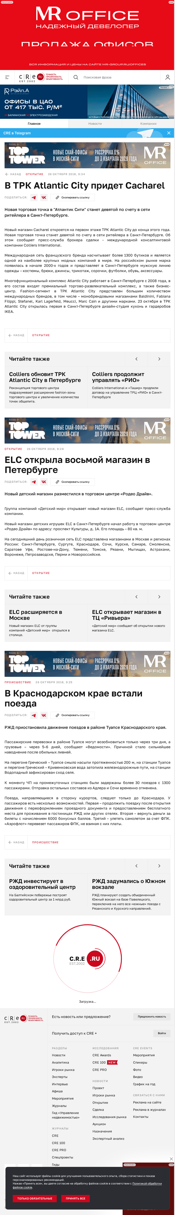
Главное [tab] (34, 123)
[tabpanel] (87, 568)
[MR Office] (87, 35)
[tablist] (87, 123)
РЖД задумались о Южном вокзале (128, 884)
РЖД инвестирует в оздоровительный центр (42, 884)
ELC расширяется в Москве (35, 615)
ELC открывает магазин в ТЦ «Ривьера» (126, 615)
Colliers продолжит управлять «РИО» (118, 377)
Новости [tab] (95, 123)
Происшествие (18, 682)
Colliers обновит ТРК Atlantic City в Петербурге (45, 377)
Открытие (35, 174)
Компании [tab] (148, 123)
